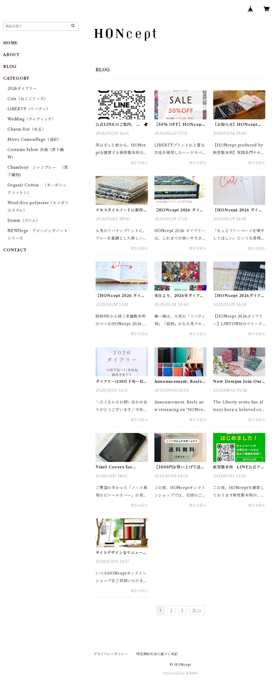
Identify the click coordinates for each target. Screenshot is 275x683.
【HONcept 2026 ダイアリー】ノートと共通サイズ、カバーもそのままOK (180, 210)
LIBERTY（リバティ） (29, 109)
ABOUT (11, 54)
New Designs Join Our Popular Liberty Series (238, 381)
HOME (10, 43)
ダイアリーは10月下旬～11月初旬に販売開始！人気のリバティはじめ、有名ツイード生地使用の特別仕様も (121, 381)
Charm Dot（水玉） (27, 129)
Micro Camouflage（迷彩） (34, 139)
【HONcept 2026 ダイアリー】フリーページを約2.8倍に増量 (238, 210)
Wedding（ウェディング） (32, 119)
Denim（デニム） (24, 220)
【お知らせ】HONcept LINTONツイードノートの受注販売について (238, 124)
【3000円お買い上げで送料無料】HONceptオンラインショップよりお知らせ (179, 467)
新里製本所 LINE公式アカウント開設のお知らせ (238, 467)
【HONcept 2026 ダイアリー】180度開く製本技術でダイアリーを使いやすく (121, 296)
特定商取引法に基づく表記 (157, 654)
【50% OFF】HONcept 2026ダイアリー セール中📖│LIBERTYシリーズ (180, 124)
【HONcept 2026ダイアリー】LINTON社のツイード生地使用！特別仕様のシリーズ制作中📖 (239, 296)
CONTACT (15, 250)
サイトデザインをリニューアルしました (121, 553)
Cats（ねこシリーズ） (28, 98)
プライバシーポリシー (110, 654)
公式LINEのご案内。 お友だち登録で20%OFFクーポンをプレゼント (119, 124)
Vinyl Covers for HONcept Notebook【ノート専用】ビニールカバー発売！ (122, 467)
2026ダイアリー (22, 88)
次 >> (196, 610)
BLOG (10, 66)
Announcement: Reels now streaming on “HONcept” (178, 381)
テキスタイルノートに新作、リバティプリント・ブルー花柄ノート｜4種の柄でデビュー (121, 210)
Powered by (175, 673)
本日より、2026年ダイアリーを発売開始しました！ (179, 296)
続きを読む (139, 163)
